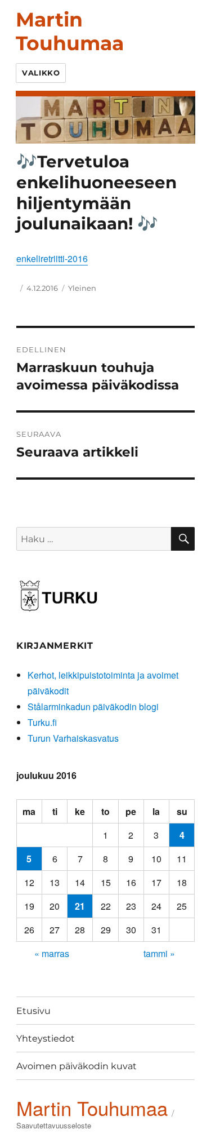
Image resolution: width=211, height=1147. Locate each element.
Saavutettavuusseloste (53, 1125)
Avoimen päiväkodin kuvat (76, 1066)
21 (80, 906)
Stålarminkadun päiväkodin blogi (93, 706)
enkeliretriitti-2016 (52, 258)
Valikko (41, 72)
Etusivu (33, 1011)
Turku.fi (42, 722)
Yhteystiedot (45, 1038)
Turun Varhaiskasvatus (73, 738)
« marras (51, 953)
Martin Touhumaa (70, 31)
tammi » (159, 953)
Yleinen (82, 288)
